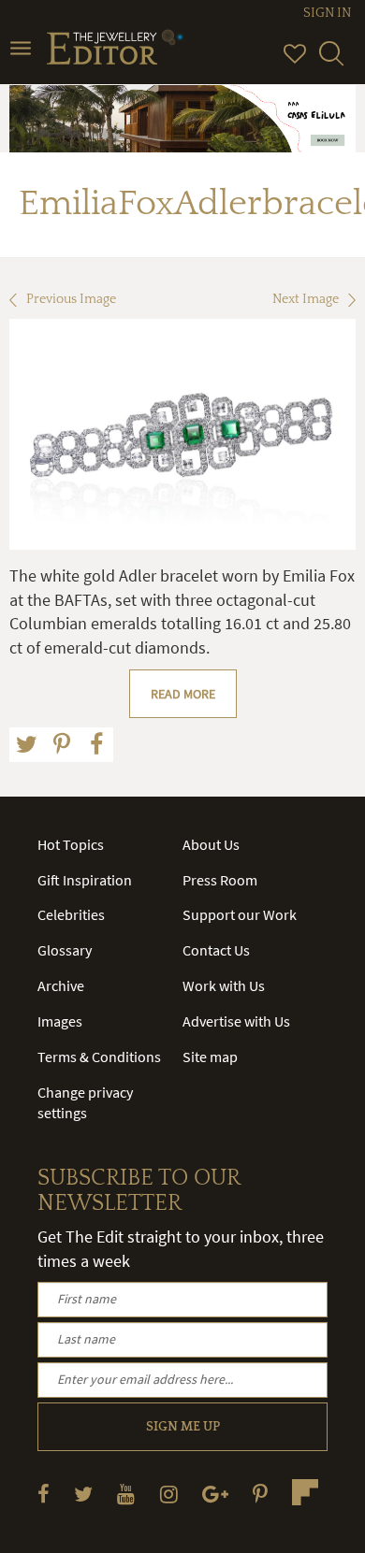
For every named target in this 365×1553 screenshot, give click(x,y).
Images (59, 1021)
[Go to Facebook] (43, 1493)
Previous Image (71, 299)
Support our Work (239, 914)
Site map (210, 1056)
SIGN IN (327, 13)
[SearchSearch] (331, 61)
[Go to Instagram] (169, 1493)
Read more (183, 693)
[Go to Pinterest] (260, 1493)
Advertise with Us (236, 1021)
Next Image (305, 299)
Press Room (219, 879)
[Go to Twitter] (83, 1493)
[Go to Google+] (215, 1493)
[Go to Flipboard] (305, 1492)
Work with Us (223, 985)
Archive (60, 985)
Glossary (64, 950)
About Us (211, 844)
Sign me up (183, 1426)
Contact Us (216, 950)
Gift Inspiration (84, 879)
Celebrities (71, 914)
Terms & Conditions (99, 1056)
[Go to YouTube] (126, 1493)
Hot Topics (70, 844)
